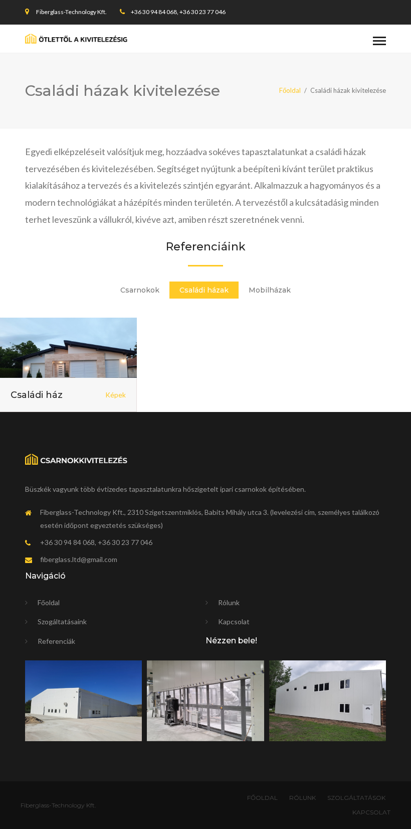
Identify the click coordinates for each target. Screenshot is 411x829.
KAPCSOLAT (371, 812)
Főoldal (290, 90)
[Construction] (76, 38)
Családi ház (37, 394)
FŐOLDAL (262, 797)
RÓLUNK (302, 797)
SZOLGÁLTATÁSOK (356, 797)
